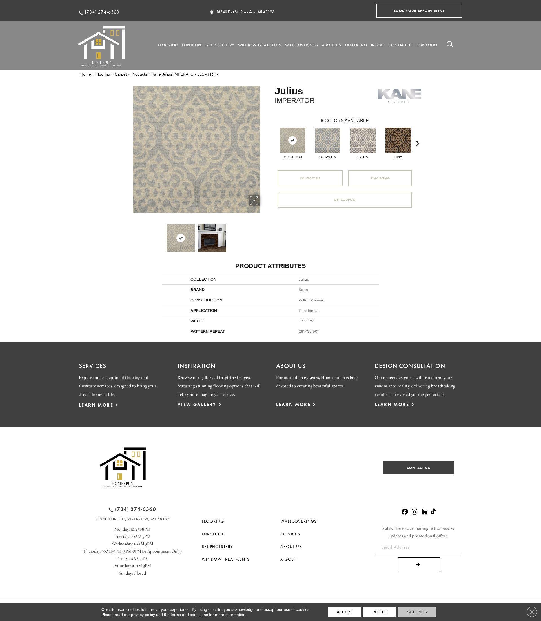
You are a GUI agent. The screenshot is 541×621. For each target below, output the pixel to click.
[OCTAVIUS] (328, 140)
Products (139, 74)
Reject (379, 612)
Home (85, 74)
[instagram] (414, 512)
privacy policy (143, 614)
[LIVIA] (398, 140)
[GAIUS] (363, 140)
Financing (380, 178)
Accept (344, 612)
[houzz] (424, 512)
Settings (417, 612)
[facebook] (405, 512)
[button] (419, 11)
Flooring (103, 74)
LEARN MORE (96, 405)
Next (263, 235)
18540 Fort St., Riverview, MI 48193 (245, 11)
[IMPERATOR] (292, 140)
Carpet (121, 74)
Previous (129, 235)
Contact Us (310, 178)
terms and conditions (189, 614)
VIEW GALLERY (197, 404)
